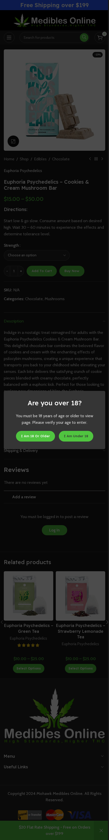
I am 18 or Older (35, 436)
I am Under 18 (76, 436)
